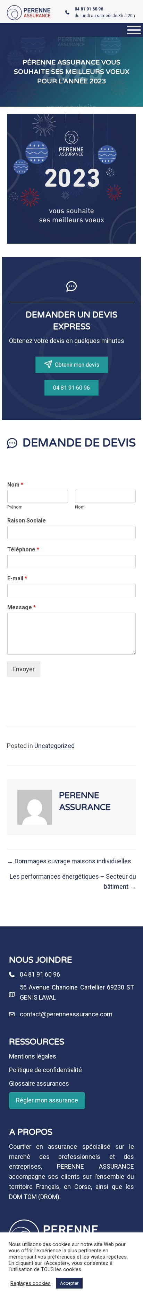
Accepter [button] (69, 1283)
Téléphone (23, 549)
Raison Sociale (26, 520)
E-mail (17, 578)
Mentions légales (32, 1056)
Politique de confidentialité (45, 1069)
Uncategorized (54, 745)
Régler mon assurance (47, 1100)
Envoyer (23, 669)
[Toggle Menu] (134, 30)
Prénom (15, 507)
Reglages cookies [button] (30, 1283)
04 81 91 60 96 (40, 974)
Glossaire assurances (39, 1083)
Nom (15, 484)
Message (21, 607)
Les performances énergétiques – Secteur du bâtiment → (73, 881)
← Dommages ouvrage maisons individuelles (69, 861)
